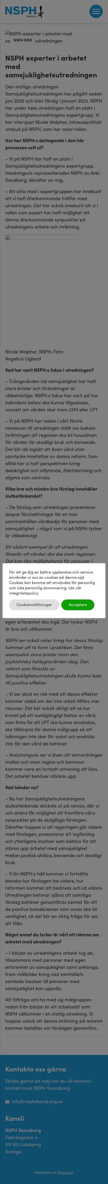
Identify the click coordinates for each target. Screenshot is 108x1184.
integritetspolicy (24, 593)
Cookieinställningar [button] (34, 605)
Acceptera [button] (78, 605)
